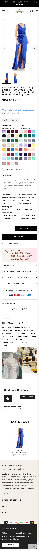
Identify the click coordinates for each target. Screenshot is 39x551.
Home (4, 19)
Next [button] (34, 47)
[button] (36, 3)
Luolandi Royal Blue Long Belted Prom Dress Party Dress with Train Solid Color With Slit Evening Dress (19, 451)
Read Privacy (15, 539)
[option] (19, 47)
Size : (10, 114)
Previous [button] (4, 47)
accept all (10, 545)
